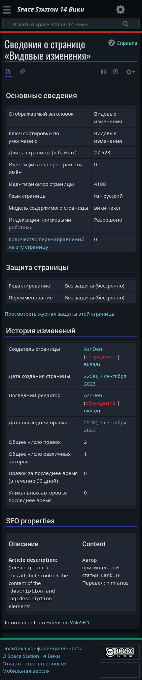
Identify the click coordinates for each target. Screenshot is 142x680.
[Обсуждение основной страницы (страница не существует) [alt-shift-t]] (22, 72)
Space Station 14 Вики (50, 10)
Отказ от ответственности (34, 663)
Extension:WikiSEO (67, 622)
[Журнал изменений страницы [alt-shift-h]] (116, 72)
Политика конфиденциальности (42, 648)
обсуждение (101, 356)
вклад (91, 364)
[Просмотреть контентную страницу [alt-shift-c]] (8, 72)
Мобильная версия (26, 670)
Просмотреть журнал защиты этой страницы (60, 313)
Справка (127, 42)
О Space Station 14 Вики (31, 656)
